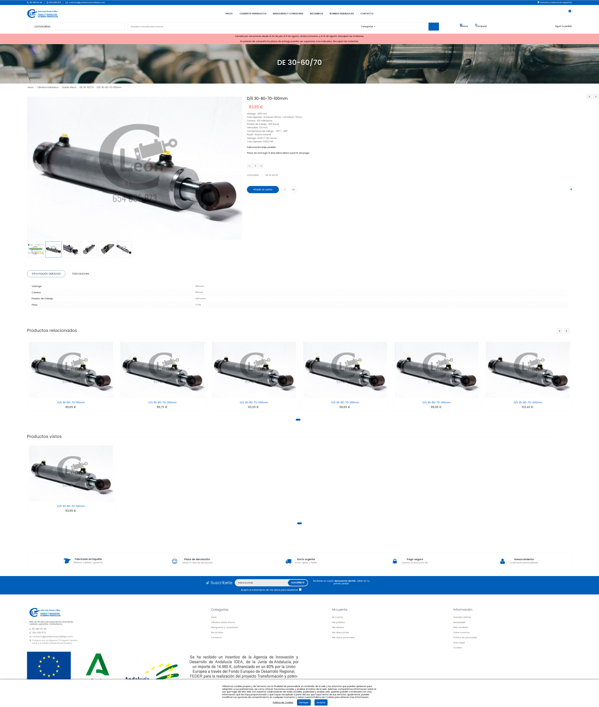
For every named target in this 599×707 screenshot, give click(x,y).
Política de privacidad (465, 637)
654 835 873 (55, 2)
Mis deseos (338, 627)
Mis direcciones (340, 632)
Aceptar (321, 702)
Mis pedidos (338, 622)
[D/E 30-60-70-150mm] (71, 370)
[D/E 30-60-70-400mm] (528, 370)
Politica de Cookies (283, 702)
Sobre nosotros (461, 632)
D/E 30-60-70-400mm (528, 402)
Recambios (217, 632)
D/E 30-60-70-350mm (436, 402)
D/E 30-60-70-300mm (345, 402)
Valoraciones (80, 273)
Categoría (253, 175)
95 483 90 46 (36, 2)
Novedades (459, 622)
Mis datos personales (343, 637)
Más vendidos (460, 627)
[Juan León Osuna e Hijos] (45, 612)
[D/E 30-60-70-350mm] (436, 370)
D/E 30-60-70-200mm (162, 402)
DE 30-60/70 (272, 175)
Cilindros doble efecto (223, 622)
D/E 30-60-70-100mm (71, 506)
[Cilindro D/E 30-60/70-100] (36, 249)
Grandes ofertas (462, 617)
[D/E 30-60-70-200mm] (162, 370)
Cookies (457, 647)
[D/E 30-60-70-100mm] (71, 473)
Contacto (216, 637)
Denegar (304, 702)
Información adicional (46, 273)
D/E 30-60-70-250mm (254, 402)
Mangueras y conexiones (224, 627)
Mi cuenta (337, 617)
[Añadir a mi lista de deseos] (285, 189)
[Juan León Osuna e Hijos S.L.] (72, 13)
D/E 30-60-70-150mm (71, 402)
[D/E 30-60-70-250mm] (254, 370)
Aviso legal (459, 642)
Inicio (31, 87)
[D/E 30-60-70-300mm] (345, 370)
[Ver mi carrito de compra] (568, 14)
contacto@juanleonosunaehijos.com (87, 2)
